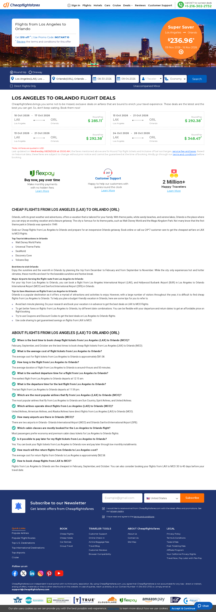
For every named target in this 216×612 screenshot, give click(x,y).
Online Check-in (97, 538)
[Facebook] (15, 575)
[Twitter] (23, 573)
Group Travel (66, 546)
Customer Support (98, 534)
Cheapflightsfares (22, 6)
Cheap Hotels (66, 538)
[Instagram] (41, 573)
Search (197, 79)
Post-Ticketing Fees (176, 546)
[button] (192, 601)
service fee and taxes (184, 151)
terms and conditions (184, 154)
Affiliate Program (175, 550)
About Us (132, 534)
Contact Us (133, 538)
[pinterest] (49, 573)
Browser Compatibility (100, 554)
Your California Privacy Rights (181, 554)
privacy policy (117, 511)
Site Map (132, 542)
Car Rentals (65, 542)
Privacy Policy (174, 534)
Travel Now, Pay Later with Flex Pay (184, 558)
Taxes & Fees (172, 542)
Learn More (42, 191)
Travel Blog (94, 546)
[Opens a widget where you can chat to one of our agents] (203, 606)
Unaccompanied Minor (146, 86)
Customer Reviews (98, 550)
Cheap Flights (66, 534)
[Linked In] (32, 573)
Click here (113, 608)
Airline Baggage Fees (99, 542)
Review (21, 41)
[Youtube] (59, 573)
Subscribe (192, 497)
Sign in (75, 5)
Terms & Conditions (176, 538)
